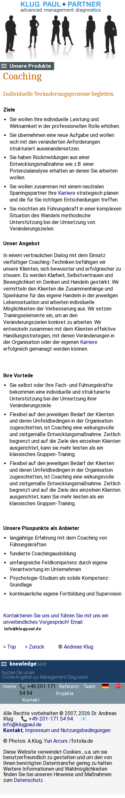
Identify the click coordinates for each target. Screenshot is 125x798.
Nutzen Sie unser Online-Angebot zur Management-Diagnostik (45, 675)
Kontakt (30, 700)
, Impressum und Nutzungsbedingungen (57, 730)
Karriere (66, 193)
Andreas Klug (78, 647)
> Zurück (34, 647)
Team (89, 686)
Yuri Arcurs (56, 741)
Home (9, 686)
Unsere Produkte (30, 66)
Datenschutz (28, 780)
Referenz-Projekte (68, 690)
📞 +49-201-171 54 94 (47, 719)
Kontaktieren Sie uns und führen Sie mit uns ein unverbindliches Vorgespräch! (55, 619)
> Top (9, 647)
